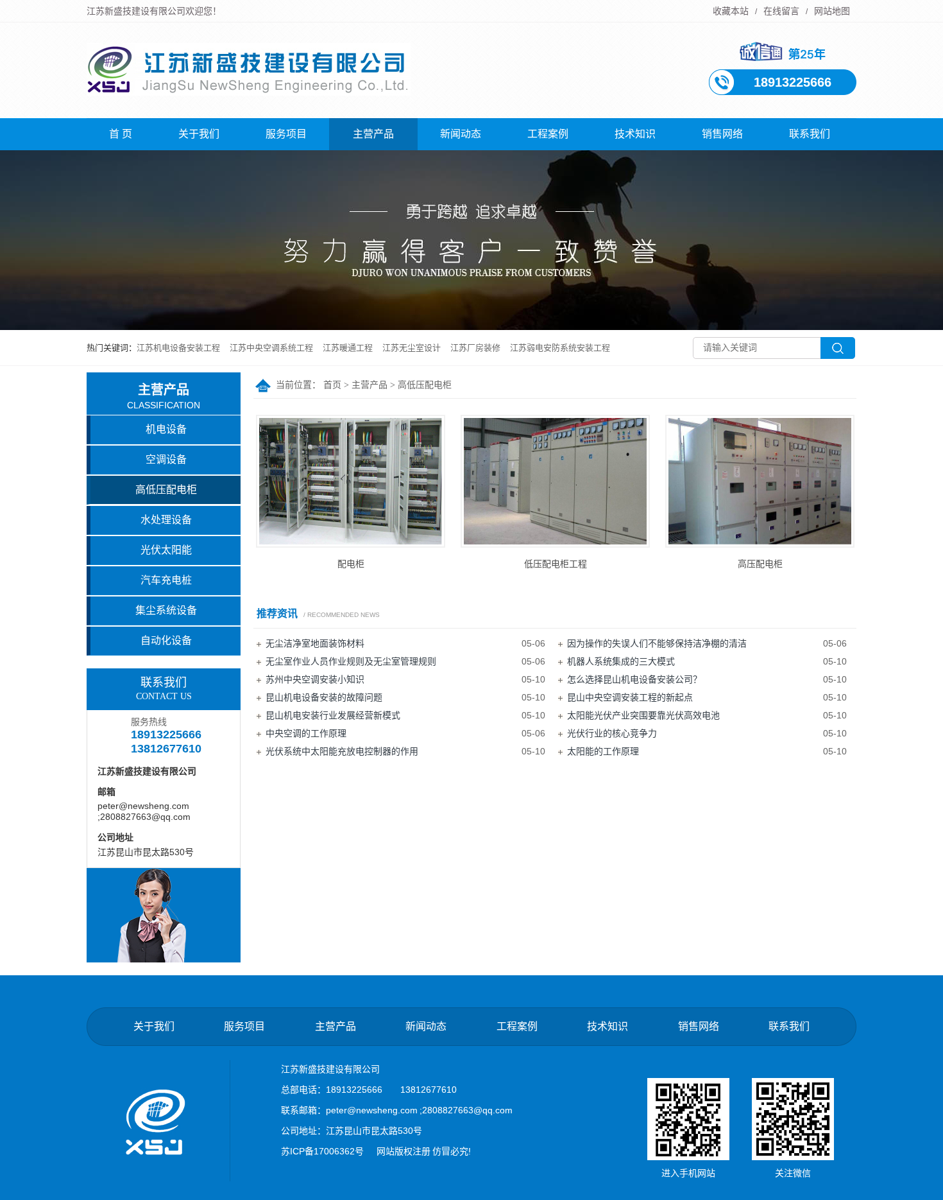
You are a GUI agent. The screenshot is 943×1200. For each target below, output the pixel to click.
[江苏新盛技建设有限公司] (249, 88)
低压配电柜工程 (555, 564)
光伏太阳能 (166, 549)
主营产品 (373, 133)
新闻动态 (460, 133)
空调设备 (166, 459)
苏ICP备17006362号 (322, 1151)
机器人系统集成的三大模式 (621, 661)
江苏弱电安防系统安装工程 (560, 347)
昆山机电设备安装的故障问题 (324, 697)
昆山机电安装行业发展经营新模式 (333, 715)
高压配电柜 (760, 564)
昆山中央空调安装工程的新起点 (630, 697)
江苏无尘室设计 (411, 347)
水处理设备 (166, 519)
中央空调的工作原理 (306, 733)
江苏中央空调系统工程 (271, 347)
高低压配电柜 (425, 385)
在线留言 (781, 11)
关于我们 (198, 133)
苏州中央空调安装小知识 (315, 679)
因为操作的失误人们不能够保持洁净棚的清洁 (657, 643)
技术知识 (635, 133)
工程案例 (547, 133)
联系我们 (809, 133)
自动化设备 (166, 640)
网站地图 (832, 11)
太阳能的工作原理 (603, 751)
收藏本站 (731, 11)
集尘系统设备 (166, 610)
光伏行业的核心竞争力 (612, 733)
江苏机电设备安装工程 (178, 347)
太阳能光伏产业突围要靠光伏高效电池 (643, 715)
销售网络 (722, 133)
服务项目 (286, 133)
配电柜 (350, 564)
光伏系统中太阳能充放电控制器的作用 (342, 751)
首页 (332, 385)
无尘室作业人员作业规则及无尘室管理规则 (351, 661)
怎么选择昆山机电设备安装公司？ (634, 679)
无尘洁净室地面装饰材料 (315, 643)
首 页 (120, 133)
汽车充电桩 (166, 580)
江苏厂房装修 (475, 347)
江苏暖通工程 (348, 347)
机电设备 (166, 429)
